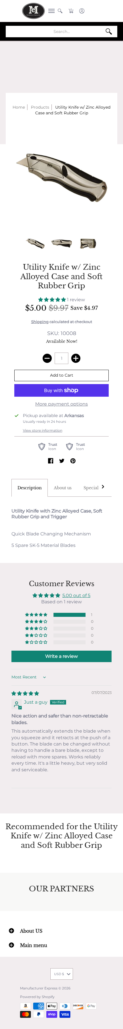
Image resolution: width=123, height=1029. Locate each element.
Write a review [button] (61, 656)
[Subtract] (47, 358)
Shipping (40, 322)
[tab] (29, 488)
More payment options (61, 404)
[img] (25, 693)
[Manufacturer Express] (33, 11)
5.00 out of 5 (76, 595)
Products (40, 107)
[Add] (75, 358)
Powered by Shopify (37, 997)
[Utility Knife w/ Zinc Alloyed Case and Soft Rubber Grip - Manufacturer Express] (35, 243)
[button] (50, 11)
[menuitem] (50, 11)
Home (19, 107)
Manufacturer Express (38, 988)
